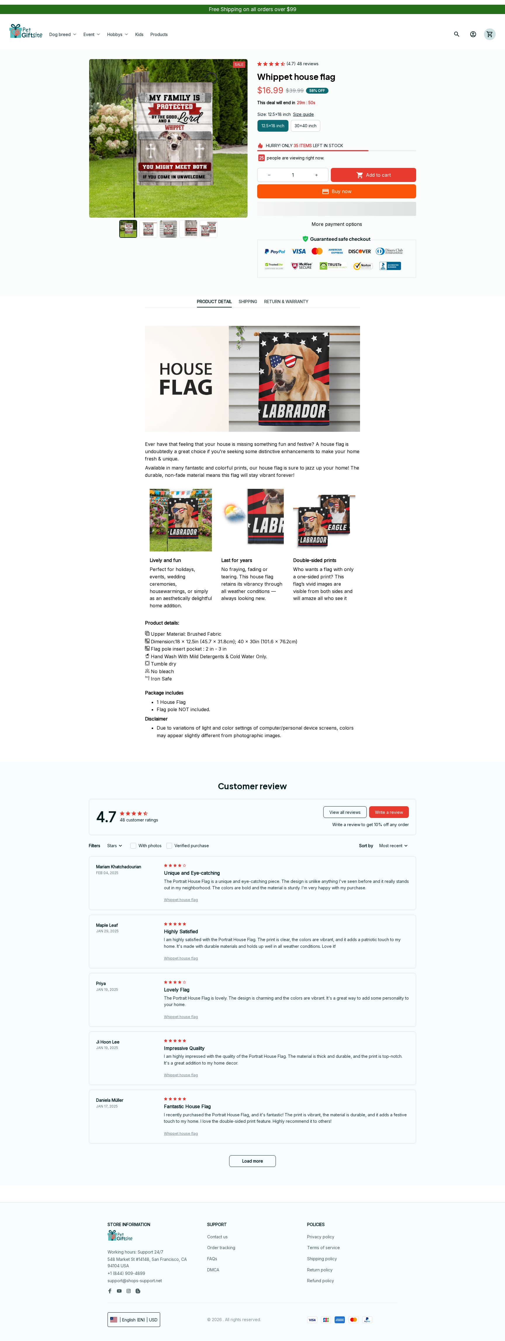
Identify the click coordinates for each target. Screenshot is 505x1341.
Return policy (320, 1269)
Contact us (217, 1236)
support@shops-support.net (135, 1280)
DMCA (213, 1269)
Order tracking (221, 1247)
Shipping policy (322, 1258)
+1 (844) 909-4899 (126, 1273)
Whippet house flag (181, 900)
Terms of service (323, 1247)
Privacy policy (320, 1236)
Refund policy (320, 1280)
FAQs (212, 1258)
